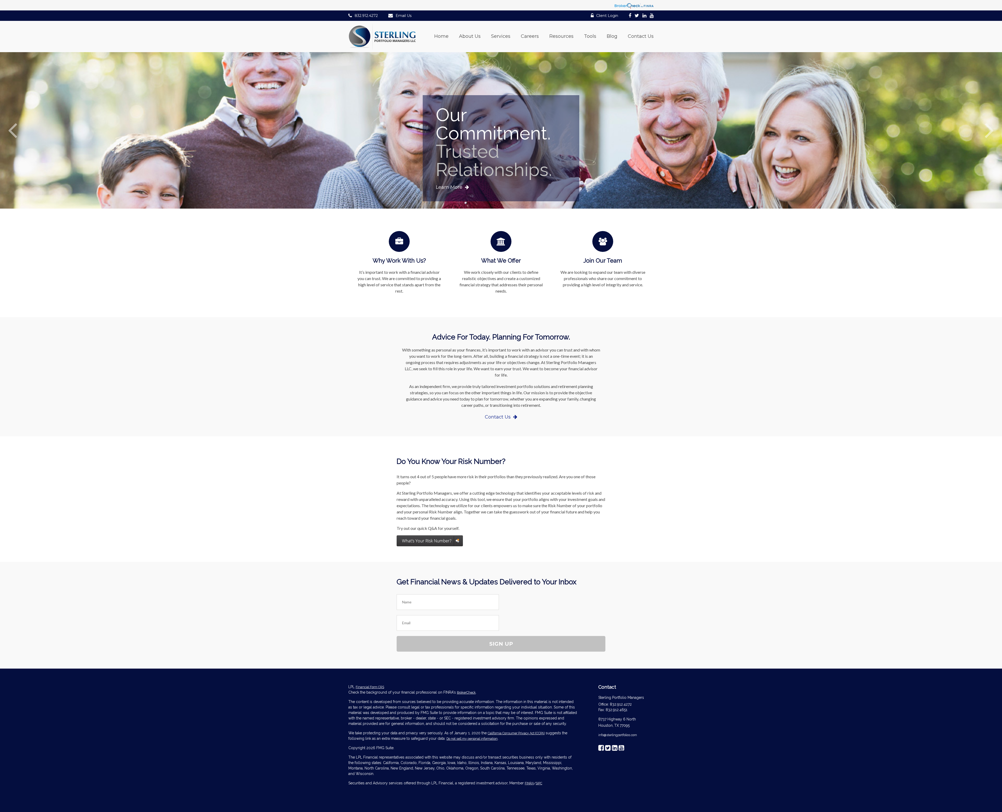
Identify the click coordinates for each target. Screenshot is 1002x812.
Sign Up (501, 644)
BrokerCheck (466, 692)
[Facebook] (630, 16)
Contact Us (498, 417)
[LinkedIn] (644, 16)
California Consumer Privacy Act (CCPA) (516, 733)
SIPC (539, 783)
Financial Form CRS (370, 687)
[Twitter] (637, 16)
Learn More (449, 187)
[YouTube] (652, 16)
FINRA (529, 783)
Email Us (403, 15)
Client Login (607, 15)
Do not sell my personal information (472, 739)
